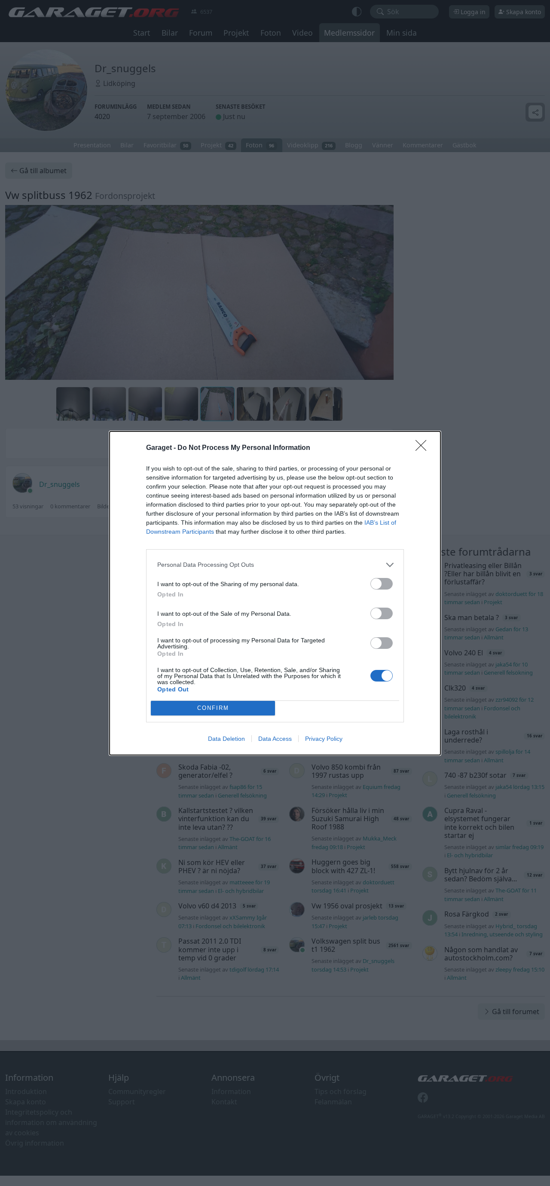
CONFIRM (213, 708)
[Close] (424, 448)
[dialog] (275, 593)
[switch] (381, 584)
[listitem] (275, 564)
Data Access (275, 738)
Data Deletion (226, 738)
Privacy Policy (323, 738)
